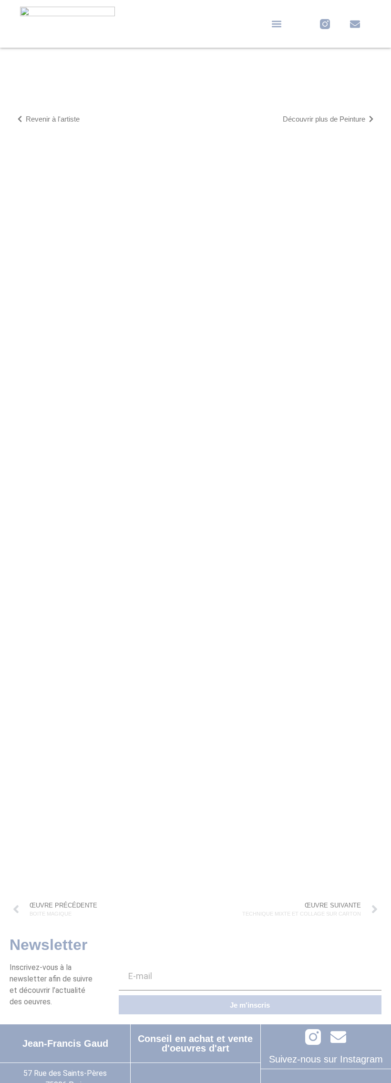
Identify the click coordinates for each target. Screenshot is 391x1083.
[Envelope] (355, 24)
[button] (277, 24)
